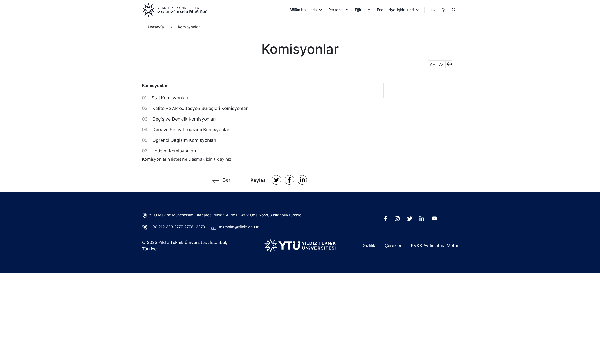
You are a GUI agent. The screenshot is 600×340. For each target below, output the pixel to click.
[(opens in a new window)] (276, 180)
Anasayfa (155, 27)
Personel (335, 10)
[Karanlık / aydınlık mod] (443, 10)
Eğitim (360, 10)
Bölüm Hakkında (303, 10)
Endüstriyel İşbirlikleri (395, 10)
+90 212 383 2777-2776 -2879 (178, 226)
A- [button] (441, 64)
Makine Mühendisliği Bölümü (182, 12)
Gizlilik (369, 245)
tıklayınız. (223, 159)
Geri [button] (227, 180)
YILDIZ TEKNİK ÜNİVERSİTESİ (178, 8)
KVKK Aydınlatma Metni (434, 245)
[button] (448, 64)
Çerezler (393, 245)
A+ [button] (432, 64)
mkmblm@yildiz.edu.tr (239, 226)
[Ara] (453, 10)
